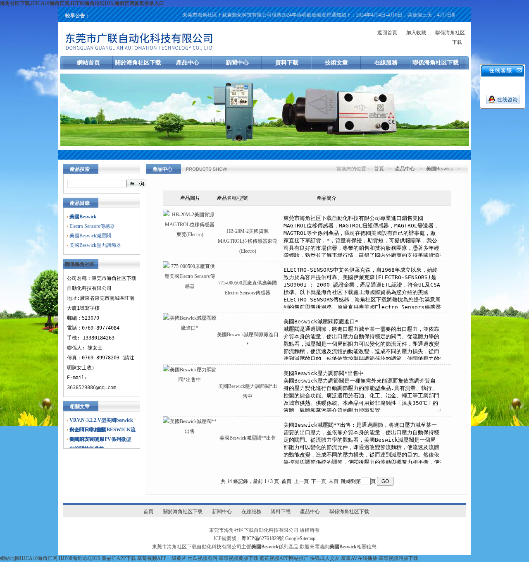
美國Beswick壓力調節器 (95, 245)
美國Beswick (439, 169)
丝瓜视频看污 (202, 558)
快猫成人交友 (325, 558)
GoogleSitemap (300, 538)
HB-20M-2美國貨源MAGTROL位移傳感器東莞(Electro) (247, 241)
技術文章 (336, 63)
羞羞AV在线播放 (359, 558)
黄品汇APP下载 (119, 558)
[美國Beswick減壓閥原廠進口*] (190, 328)
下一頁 (318, 481)
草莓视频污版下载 (398, 558)
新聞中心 (237, 63)
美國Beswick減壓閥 (90, 236)
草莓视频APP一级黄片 (161, 558)
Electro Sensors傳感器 (92, 226)
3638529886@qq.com (91, 387)
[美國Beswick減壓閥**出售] (190, 431)
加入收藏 (416, 33)
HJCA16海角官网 (38, 558)
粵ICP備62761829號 (262, 538)
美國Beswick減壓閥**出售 (247, 438)
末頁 (333, 481)
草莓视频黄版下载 (238, 558)
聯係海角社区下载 (435, 63)
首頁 (379, 169)
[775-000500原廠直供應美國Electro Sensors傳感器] (190, 286)
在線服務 (386, 63)
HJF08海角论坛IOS (79, 558)
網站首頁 (88, 63)
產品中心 (187, 63)
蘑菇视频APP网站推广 (284, 558)
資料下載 (286, 63)
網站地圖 (10, 558)
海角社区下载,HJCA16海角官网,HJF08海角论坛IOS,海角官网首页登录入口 (82, 3)
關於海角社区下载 (138, 63)
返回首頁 (387, 33)
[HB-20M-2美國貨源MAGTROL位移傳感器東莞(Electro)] (190, 234)
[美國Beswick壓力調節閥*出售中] (190, 380)
